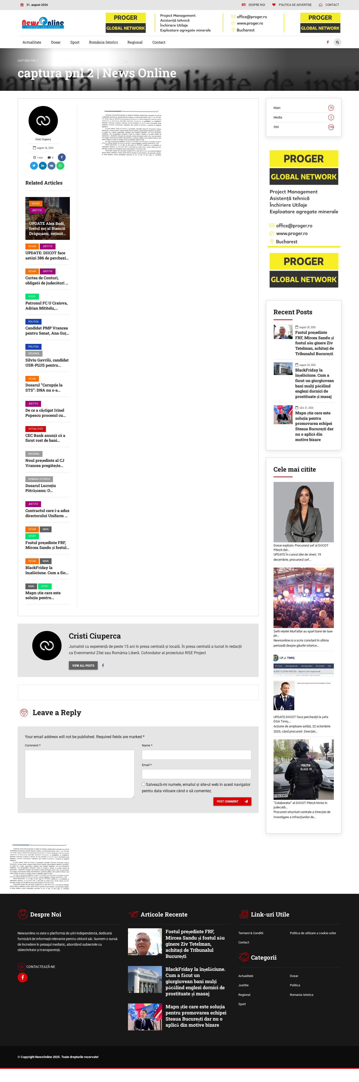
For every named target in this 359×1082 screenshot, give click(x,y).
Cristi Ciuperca (43, 139)
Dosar (56, 42)
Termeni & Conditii (250, 933)
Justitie (37, 210)
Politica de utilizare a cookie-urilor (313, 933)
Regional (135, 42)
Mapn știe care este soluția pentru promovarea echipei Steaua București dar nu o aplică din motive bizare (314, 426)
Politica (33, 321)
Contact (158, 42)
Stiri (303, 127)
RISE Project (195, 653)
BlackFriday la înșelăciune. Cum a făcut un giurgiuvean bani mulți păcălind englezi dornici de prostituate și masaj (314, 383)
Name (147, 745)
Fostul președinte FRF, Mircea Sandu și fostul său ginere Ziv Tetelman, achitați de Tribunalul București (314, 343)
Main (46, 529)
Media (303, 117)
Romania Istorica (39, 479)
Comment (33, 745)
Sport (74, 42)
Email (147, 765)
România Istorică (103, 42)
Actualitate (31, 42)
